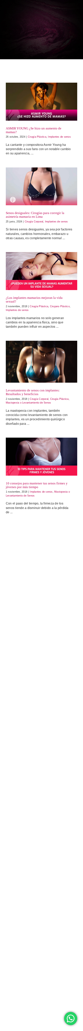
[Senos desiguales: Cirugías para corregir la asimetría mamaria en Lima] (41, 186)
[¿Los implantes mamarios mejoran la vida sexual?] (41, 271)
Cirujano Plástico (60, 306)
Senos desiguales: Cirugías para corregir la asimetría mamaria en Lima (35, 215)
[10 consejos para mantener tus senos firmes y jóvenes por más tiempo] (41, 457)
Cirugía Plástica (37, 136)
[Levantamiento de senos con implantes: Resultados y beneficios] (41, 362)
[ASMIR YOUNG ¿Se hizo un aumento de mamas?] (41, 101)
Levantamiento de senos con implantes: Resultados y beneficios (33, 392)
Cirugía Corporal (34, 221)
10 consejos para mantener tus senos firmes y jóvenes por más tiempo (37, 485)
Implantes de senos (59, 136)
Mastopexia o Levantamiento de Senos (28, 402)
